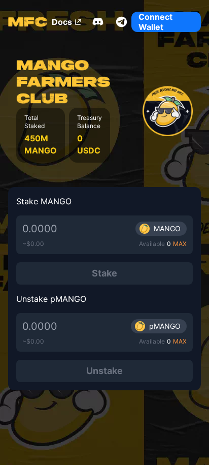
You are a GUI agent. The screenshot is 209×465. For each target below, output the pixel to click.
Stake (104, 273)
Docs (62, 22)
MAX (180, 243)
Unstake (104, 370)
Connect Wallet (155, 22)
